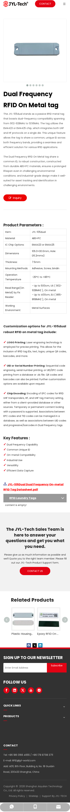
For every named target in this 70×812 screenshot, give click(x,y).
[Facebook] (29, 645)
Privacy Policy (17, 796)
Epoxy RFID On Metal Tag (48, 634)
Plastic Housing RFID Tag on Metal (22, 634)
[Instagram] (39, 690)
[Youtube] (31, 690)
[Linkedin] (40, 645)
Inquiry (17, 198)
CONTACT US (35, 571)
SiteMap (33, 796)
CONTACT (45, 3)
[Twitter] (34, 645)
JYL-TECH (61, 796)
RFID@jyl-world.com (24, 760)
